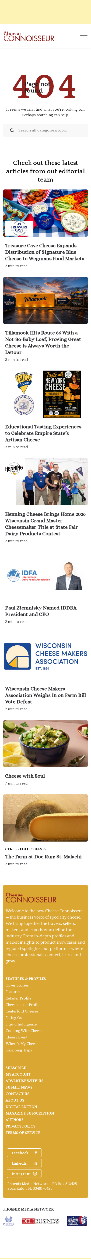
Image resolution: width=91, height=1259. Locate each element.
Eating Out (15, 1018)
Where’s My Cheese (22, 1044)
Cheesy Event (17, 1037)
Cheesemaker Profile (23, 1005)
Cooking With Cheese (24, 1031)
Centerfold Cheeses (22, 1011)
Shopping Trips (19, 1050)
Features (13, 992)
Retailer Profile (18, 998)
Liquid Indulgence (21, 1024)
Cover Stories (17, 985)
